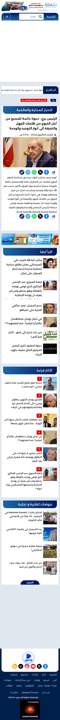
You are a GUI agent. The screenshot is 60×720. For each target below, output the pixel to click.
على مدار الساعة (22, 680)
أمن (55, 680)
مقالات (9, 685)
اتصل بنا (14, 692)
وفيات (37, 680)
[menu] (6, 16)
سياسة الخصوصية (30, 692)
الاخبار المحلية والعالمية (34, 100)
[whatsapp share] (34, 172)
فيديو (46, 680)
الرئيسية (51, 16)
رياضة (19, 685)
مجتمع (24, 674)
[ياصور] (53, 100)
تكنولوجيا (29, 685)
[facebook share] (46, 172)
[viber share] (28, 172)
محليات (13, 674)
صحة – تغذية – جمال (47, 685)
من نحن (46, 692)
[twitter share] (40, 172)
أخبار (44, 674)
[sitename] (28, 658)
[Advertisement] (30, 52)
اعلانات (35, 674)
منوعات (7, 680)
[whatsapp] (21, 172)
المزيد (30, 582)
